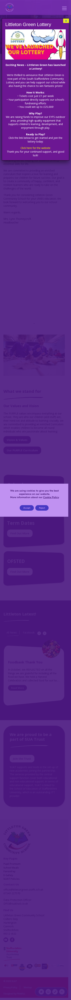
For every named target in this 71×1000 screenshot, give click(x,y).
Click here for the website (35, 148)
